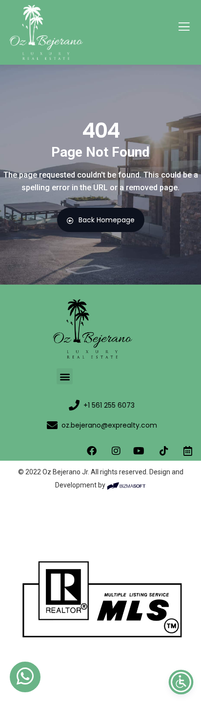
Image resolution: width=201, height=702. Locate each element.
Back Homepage (107, 220)
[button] (65, 376)
